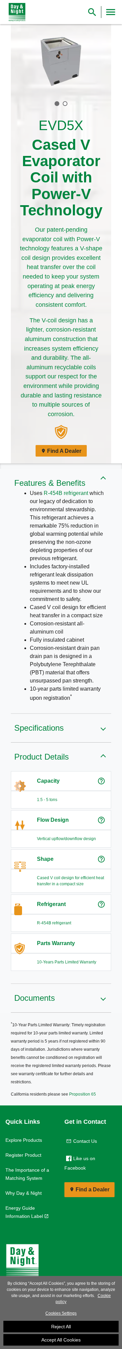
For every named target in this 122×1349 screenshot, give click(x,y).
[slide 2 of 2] (65, 103)
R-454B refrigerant (66, 493)
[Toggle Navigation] (111, 12)
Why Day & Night (23, 1193)
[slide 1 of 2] (57, 103)
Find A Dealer (64, 451)
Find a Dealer (92, 1189)
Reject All (61, 1326)
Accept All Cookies (61, 1340)
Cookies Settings (61, 1313)
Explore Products (23, 1140)
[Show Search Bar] (92, 12)
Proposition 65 (82, 1094)
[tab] (57, 103)
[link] (15, 12)
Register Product (23, 1155)
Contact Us (85, 1141)
